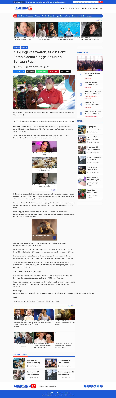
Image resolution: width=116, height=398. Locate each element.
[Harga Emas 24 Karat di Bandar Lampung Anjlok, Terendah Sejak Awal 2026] (19, 375)
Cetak (48, 67)
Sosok (71, 8)
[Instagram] (88, 386)
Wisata (37, 16)
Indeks (95, 8)
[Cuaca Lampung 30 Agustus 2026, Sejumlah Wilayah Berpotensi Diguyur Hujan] (51, 375)
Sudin (57, 301)
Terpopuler (63, 8)
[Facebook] (85, 386)
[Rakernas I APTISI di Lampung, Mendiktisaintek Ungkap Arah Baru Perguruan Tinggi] (90, 63)
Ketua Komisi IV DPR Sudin (26, 301)
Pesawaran (40, 301)
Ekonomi (51, 16)
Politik (44, 16)
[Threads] (91, 386)
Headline (21, 16)
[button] (101, 2)
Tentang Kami (43, 386)
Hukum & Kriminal (78, 16)
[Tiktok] (101, 386)
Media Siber (53, 386)
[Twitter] (98, 386)
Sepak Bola (59, 16)
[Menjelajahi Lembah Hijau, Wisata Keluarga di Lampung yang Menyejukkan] (82, 194)
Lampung (24, 47)
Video (78, 8)
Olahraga (88, 16)
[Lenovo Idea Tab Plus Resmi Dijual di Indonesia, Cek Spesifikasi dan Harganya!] (82, 181)
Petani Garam (50, 301)
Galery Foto (86, 8)
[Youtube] (94, 386)
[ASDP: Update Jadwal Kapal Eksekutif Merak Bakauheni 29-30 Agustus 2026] (82, 170)
